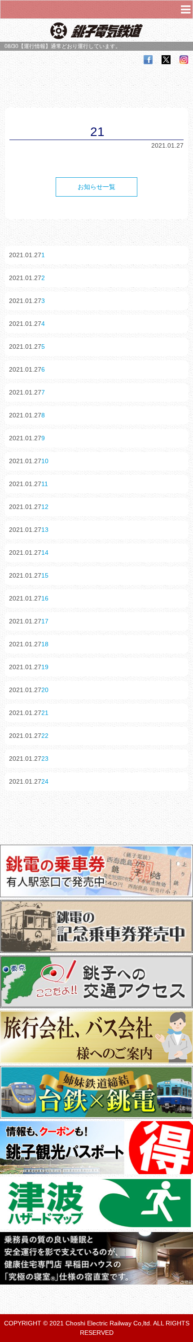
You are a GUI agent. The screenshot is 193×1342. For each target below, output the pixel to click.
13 (44, 529)
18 (44, 644)
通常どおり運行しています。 (86, 46)
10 (44, 461)
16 (44, 598)
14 (44, 552)
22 (44, 735)
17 (44, 621)
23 (44, 758)
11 (44, 483)
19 (44, 667)
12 (44, 506)
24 (44, 781)
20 (44, 689)
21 (44, 712)
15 (44, 575)
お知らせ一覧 (96, 186)
